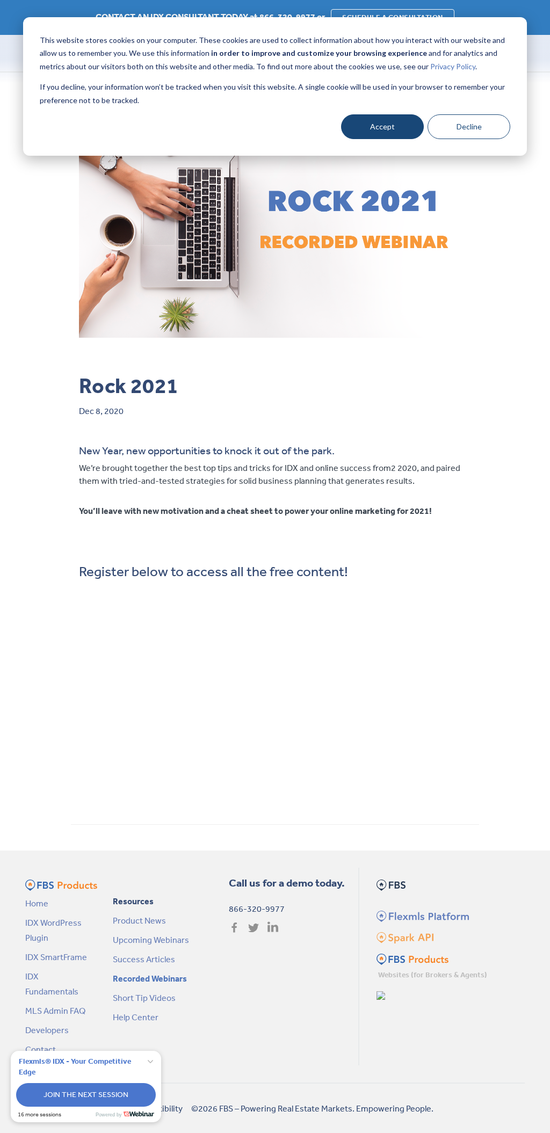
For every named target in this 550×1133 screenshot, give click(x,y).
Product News (139, 920)
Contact (40, 1049)
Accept (382, 126)
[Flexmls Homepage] (421, 915)
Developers (47, 1030)
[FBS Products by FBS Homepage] (61, 883)
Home (36, 903)
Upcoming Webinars (151, 939)
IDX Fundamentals (51, 984)
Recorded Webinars (150, 978)
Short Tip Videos (144, 997)
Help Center (135, 1017)
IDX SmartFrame (56, 957)
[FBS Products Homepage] (412, 958)
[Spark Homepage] (404, 936)
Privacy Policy (452, 66)
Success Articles (144, 959)
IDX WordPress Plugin (53, 930)
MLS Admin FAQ (55, 1010)
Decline (469, 126)
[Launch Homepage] (381, 994)
